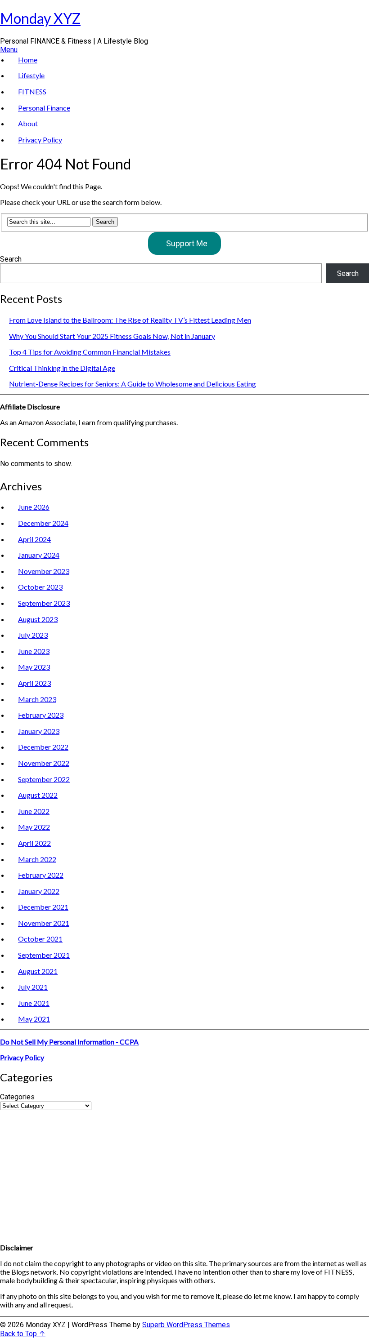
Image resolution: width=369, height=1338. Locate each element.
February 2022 (40, 875)
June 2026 (34, 506)
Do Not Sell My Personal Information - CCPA (69, 1041)
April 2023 (34, 683)
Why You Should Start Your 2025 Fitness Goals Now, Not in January (112, 336)
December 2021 (43, 906)
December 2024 (43, 523)
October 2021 (40, 938)
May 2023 (34, 666)
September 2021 (44, 955)
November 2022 (43, 763)
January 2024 (38, 555)
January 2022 (38, 891)
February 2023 (40, 715)
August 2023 (38, 619)
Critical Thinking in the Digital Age (62, 368)
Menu (9, 49)
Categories (17, 1097)
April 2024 (34, 539)
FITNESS (32, 91)
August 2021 (38, 971)
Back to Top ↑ (22, 1333)
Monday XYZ (40, 18)
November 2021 (43, 923)
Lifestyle (31, 75)
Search (11, 259)
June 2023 (34, 651)
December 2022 (43, 746)
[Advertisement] (184, 1173)
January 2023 (38, 731)
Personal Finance (44, 107)
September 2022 (44, 779)
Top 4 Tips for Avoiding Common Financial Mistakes (90, 351)
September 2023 (44, 603)
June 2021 (34, 1003)
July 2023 (33, 635)
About (28, 123)
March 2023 (37, 699)
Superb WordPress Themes (186, 1324)
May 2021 (34, 1018)
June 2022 (34, 811)
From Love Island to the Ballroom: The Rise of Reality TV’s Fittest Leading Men (130, 320)
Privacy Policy (40, 139)
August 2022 (38, 795)
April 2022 (34, 843)
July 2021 (33, 986)
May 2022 (34, 826)
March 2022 (37, 859)
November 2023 (43, 571)
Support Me (186, 243)
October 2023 (40, 586)
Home (27, 59)
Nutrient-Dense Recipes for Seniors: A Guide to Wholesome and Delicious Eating (132, 383)
